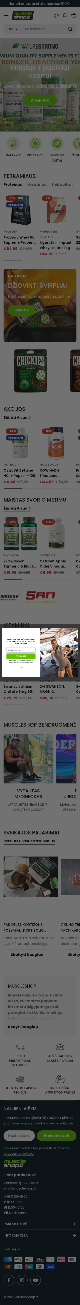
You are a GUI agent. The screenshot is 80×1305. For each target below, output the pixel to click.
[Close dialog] (75, 630)
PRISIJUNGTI (21, 656)
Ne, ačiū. (21, 667)
